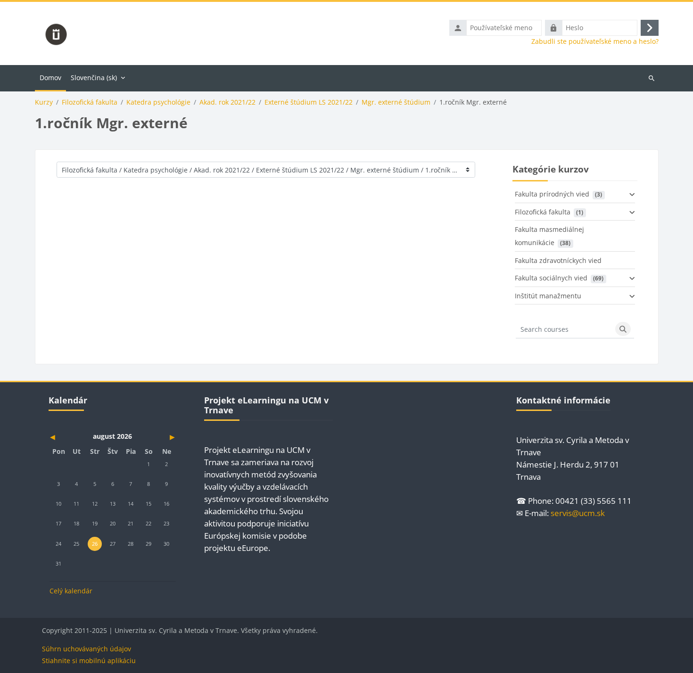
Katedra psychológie (158, 102)
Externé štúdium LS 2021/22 (308, 102)
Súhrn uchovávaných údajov (86, 648)
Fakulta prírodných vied (552, 193)
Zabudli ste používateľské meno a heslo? (595, 41)
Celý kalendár (71, 590)
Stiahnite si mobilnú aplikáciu (89, 660)
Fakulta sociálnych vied (551, 277)
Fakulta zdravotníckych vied (558, 260)
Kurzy (44, 102)
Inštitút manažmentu (548, 295)
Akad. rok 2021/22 (227, 102)
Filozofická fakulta (89, 102)
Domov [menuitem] (50, 77)
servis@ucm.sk (578, 513)
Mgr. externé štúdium (396, 102)
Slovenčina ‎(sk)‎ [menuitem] (94, 77)
